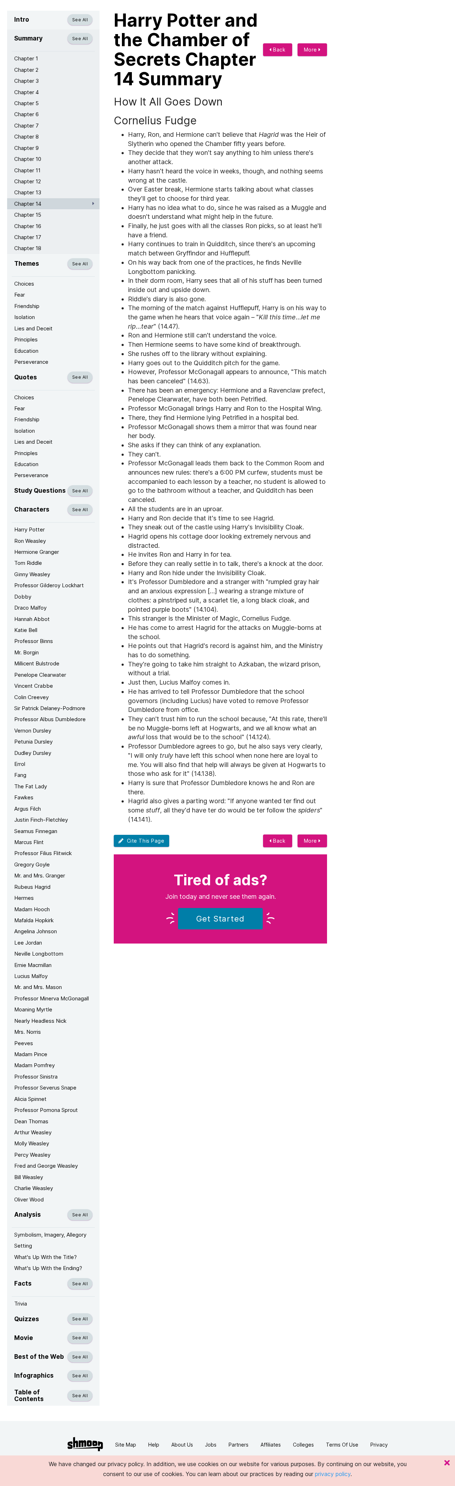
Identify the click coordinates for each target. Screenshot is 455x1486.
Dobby (22, 596)
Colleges (303, 1445)
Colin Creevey (31, 697)
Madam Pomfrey (34, 1065)
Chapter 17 (27, 237)
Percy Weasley (32, 1154)
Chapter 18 (27, 248)
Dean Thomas (31, 1121)
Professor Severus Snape (45, 1087)
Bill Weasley (28, 1177)
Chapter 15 (27, 214)
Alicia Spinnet (30, 1099)
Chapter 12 (27, 181)
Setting (23, 1245)
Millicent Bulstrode (36, 663)
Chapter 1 (26, 58)
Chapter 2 (26, 69)
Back (279, 50)
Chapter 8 (26, 136)
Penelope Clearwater (40, 674)
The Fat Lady (30, 786)
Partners (238, 1445)
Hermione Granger (36, 552)
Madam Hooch (32, 909)
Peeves (23, 1043)
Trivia (20, 1303)
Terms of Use (342, 1445)
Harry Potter (29, 529)
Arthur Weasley (33, 1132)
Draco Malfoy (30, 607)
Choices (24, 283)
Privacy (379, 1445)
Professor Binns (33, 641)
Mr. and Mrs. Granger (39, 875)
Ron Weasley (30, 540)
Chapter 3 (26, 80)
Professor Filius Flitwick (43, 853)
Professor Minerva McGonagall (51, 998)
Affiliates (271, 1445)
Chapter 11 (27, 170)
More (311, 50)
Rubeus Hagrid (32, 887)
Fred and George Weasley (46, 1165)
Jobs (210, 1445)
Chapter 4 (26, 92)
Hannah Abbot (32, 619)
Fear (19, 294)
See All (80, 19)
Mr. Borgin (26, 652)
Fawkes (23, 797)
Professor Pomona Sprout (46, 1110)
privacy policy (332, 1473)
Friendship (26, 306)
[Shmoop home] (85, 1444)
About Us (182, 1445)
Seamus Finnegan (35, 831)
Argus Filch (27, 808)
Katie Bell (25, 630)
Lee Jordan (28, 942)
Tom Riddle (28, 563)
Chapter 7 (26, 125)
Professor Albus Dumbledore (50, 719)
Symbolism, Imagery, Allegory (50, 1234)
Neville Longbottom (38, 953)
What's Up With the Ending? (48, 1268)
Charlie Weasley (33, 1188)
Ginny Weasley (32, 574)
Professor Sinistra (36, 1076)
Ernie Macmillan (33, 965)
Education (26, 350)
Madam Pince (30, 1054)
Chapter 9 (26, 148)
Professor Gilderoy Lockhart (49, 585)
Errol (19, 764)
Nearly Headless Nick (40, 1020)
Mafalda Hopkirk (34, 920)
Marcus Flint (29, 842)
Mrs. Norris (27, 1031)
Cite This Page (144, 841)
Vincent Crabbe (33, 685)
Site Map (125, 1445)
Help (153, 1445)
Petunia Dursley (33, 741)
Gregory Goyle (32, 864)
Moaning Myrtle (33, 1009)
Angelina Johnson (35, 931)
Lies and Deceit (33, 328)
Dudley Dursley (32, 753)
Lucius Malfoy (31, 976)
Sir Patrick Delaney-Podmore (49, 708)
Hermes (24, 898)
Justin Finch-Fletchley (41, 819)
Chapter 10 (27, 159)
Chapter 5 (26, 103)
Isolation (24, 317)
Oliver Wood (29, 1199)
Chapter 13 (27, 192)
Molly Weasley (31, 1143)
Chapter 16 (27, 226)
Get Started (220, 918)
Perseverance (31, 361)
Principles (26, 339)
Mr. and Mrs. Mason (38, 987)
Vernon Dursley (32, 730)
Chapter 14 (27, 203)
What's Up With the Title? (45, 1257)
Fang (20, 775)
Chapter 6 (26, 114)
